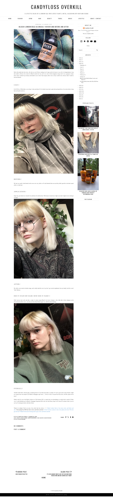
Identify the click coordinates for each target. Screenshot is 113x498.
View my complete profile (88, 33)
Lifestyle (81, 18)
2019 (80, 85)
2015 (80, 93)
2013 (80, 96)
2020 (80, 63)
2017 (80, 89)
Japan (30, 18)
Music (70, 18)
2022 (80, 59)
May (81, 69)
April (81, 70)
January (81, 76)
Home (9, 18)
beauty (18, 418)
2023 (80, 57)
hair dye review (47, 418)
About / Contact (95, 18)
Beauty (49, 18)
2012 (80, 98)
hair (39, 18)
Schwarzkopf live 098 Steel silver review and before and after (30, 409)
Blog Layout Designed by (56, 494)
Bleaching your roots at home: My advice (88, 155)
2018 (80, 87)
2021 (80, 61)
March (81, 72)
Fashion (20, 18)
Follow (88, 45)
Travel (60, 18)
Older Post (59, 473)
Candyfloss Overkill (56, 6)
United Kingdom (21, 419)
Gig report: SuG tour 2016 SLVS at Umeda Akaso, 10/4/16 (88, 128)
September (82, 65)
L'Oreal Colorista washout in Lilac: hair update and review (56, 409)
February (82, 74)
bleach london (24, 418)
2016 (80, 91)
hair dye (42, 418)
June (81, 67)
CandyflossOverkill (32, 418)
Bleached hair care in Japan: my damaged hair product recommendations (88, 192)
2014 (80, 94)
